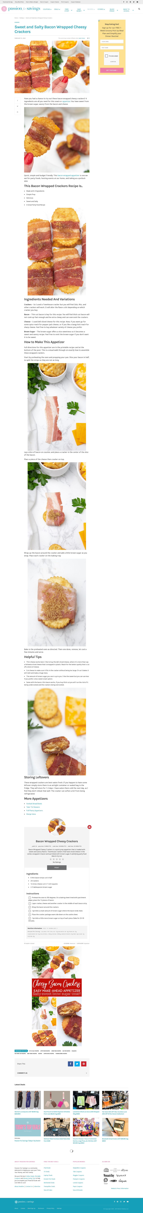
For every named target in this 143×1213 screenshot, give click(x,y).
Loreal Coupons (78, 1183)
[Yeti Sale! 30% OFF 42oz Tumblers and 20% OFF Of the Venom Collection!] (115, 1100)
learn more (82, 38)
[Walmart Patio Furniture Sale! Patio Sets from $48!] (57, 1127)
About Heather (19, 1186)
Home (16, 18)
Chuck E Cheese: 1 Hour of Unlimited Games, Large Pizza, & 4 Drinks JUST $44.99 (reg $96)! (85, 1141)
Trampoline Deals (49, 1186)
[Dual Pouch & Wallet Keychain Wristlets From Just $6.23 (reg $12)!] (57, 1100)
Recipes (40, 1053)
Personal (17, 1138)
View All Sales (48, 1190)
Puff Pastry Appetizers (34, 810)
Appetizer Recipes (45, 1051)
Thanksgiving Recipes (61, 1053)
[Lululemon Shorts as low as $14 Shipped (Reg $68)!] (86, 1100)
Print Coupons (65, 2)
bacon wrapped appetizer (68, 175)
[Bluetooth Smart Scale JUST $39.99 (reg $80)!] (115, 1127)
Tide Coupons (77, 1171)
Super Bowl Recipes (49, 1053)
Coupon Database (75, 2)
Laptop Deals (48, 1175)
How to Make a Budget (32, 2)
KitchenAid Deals (49, 1183)
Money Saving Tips (29, 1178)
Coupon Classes (54, 2)
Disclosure (41, 1208)
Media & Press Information (119, 1188)
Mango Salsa (31, 814)
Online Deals (30, 1176)
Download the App (8, 2)
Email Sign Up (31, 1208)
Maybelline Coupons (79, 1168)
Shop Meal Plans (19, 2)
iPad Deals (47, 1168)
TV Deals (46, 1171)
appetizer (66, 101)
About (16, 1208)
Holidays (21, 18)
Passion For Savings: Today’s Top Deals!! (27, 1141)
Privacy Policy (50, 1208)
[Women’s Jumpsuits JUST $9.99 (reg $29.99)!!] (28, 1100)
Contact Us (29, 1186)
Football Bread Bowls (34, 804)
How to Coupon (44, 2)
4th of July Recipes (34, 1051)
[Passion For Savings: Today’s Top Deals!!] (28, 1127)
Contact (23, 1208)
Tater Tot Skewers (33, 807)
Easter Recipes (66, 1051)
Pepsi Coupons (77, 1186)
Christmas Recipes (56, 1051)
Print (56, 868)
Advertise (37, 1186)
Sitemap (59, 1208)
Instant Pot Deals (49, 1179)
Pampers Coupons (79, 1179)
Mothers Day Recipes (20, 1053)
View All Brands (78, 1190)
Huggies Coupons (78, 1175)
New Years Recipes (32, 1053)
